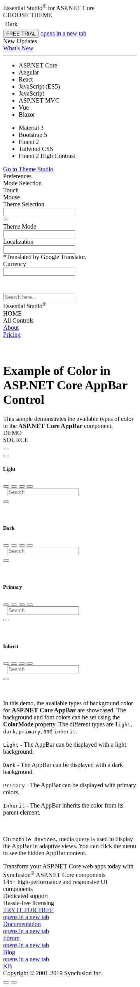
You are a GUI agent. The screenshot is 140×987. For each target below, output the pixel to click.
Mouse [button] (11, 197)
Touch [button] (11, 190)
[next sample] (6, 456)
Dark (11, 24)
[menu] (6, 486)
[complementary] (70, 47)
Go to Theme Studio (28, 169)
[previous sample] (6, 449)
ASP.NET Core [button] (75, 8)
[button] (70, 15)
